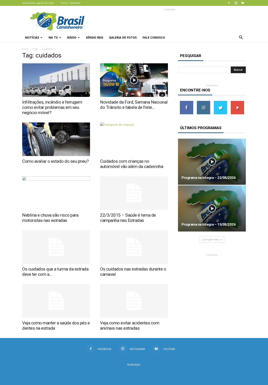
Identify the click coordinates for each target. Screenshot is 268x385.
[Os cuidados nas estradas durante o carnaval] (134, 247)
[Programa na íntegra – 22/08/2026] (212, 162)
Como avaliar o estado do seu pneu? (55, 161)
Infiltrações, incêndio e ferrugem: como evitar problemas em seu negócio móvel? (52, 107)
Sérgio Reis (94, 37)
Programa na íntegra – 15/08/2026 (209, 224)
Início (25, 49)
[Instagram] (236, 3)
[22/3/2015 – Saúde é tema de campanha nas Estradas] (134, 193)
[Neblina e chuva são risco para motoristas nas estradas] (56, 193)
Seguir (203, 102)
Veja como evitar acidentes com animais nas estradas (129, 325)
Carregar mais (210, 239)
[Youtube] (243, 3)
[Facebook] (229, 3)
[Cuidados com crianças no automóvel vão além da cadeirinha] (134, 139)
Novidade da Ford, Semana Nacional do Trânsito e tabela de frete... (134, 105)
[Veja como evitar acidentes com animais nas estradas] (134, 301)
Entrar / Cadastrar (71, 2)
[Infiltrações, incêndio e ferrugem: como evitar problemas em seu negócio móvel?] (56, 80)
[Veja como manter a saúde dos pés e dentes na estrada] (56, 301)
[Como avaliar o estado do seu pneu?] (56, 139)
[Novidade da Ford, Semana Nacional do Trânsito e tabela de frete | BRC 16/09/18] (134, 80)
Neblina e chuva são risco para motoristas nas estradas (50, 218)
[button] (241, 38)
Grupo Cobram (134, 372)
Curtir (186, 102)
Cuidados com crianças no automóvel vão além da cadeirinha (131, 164)
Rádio (71, 37)
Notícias (32, 37)
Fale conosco (154, 37)
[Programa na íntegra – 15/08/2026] (212, 208)
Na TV (53, 37)
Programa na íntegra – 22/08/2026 (209, 178)
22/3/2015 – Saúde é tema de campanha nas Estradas (128, 218)
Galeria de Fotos (123, 37)
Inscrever (237, 102)
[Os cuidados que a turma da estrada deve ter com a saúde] (56, 247)
